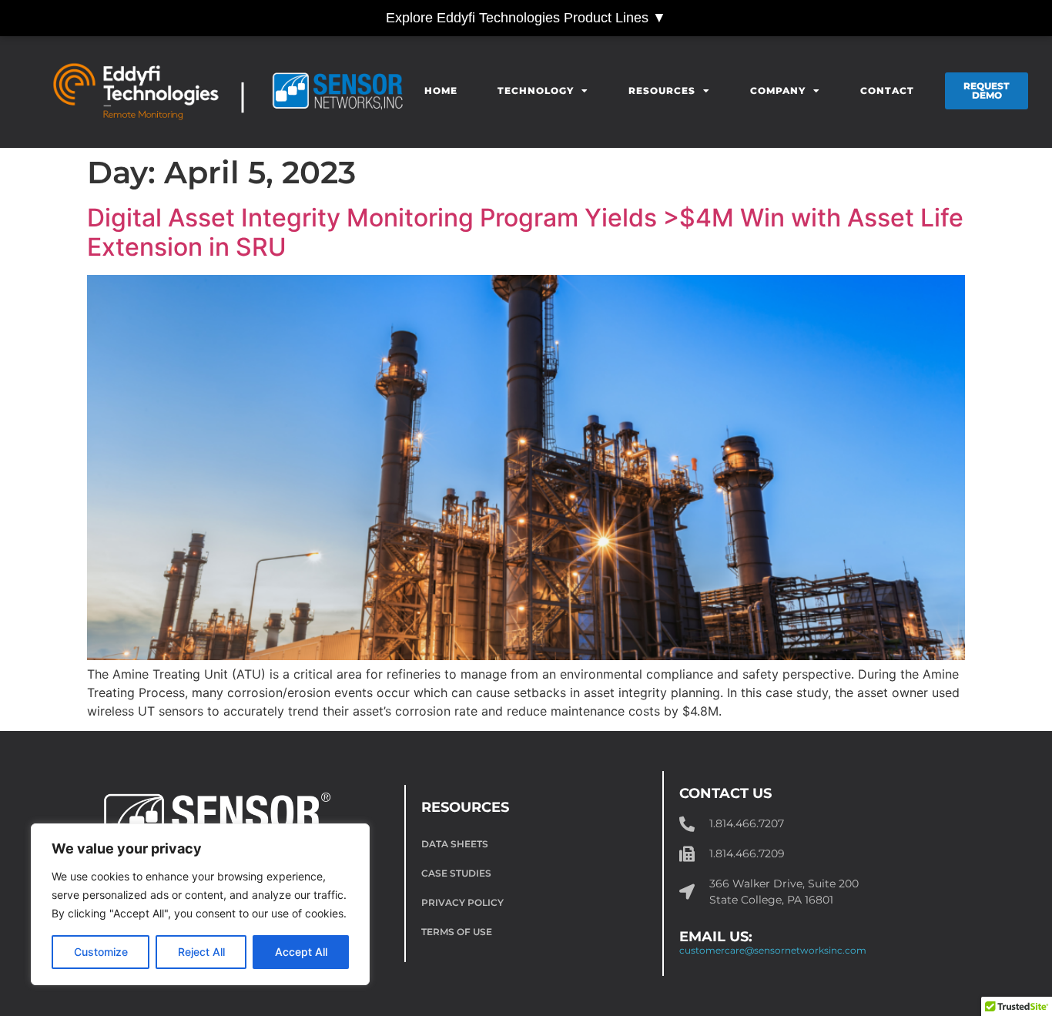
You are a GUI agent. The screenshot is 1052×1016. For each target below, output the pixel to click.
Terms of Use (456, 931)
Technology (536, 90)
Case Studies (456, 873)
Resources (661, 90)
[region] (200, 904)
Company (778, 90)
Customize (101, 951)
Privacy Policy (462, 902)
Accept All (301, 951)
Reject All (201, 951)
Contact (887, 90)
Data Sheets (454, 844)
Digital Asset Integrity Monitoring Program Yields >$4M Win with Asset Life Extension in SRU (525, 232)
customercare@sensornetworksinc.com (772, 950)
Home (440, 90)
